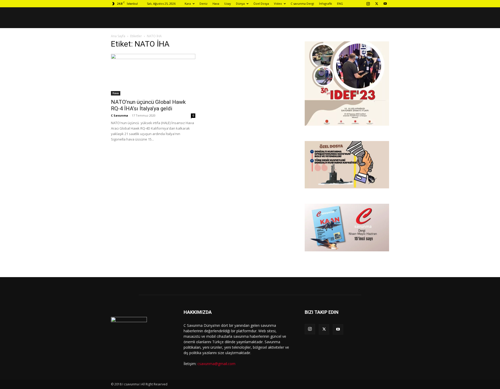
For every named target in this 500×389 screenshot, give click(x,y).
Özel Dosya (261, 3)
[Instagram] (368, 3)
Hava (216, 3)
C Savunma (119, 115)
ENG (340, 3)
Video (278, 3)
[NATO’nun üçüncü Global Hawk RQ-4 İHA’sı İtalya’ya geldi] (153, 74)
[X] (376, 3)
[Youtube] (385, 3)
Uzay (227, 3)
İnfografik (325, 3)
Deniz (203, 3)
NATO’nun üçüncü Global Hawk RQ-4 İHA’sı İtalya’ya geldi (148, 105)
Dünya (240, 3)
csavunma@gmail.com (216, 363)
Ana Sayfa (118, 36)
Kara (188, 3)
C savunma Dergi (302, 3)
